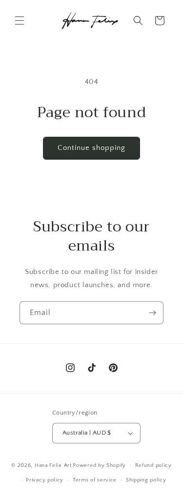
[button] (19, 20)
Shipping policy (146, 480)
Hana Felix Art (53, 465)
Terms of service (95, 480)
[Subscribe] (152, 312)
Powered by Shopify (99, 465)
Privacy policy (44, 480)
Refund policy (153, 465)
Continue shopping (91, 148)
